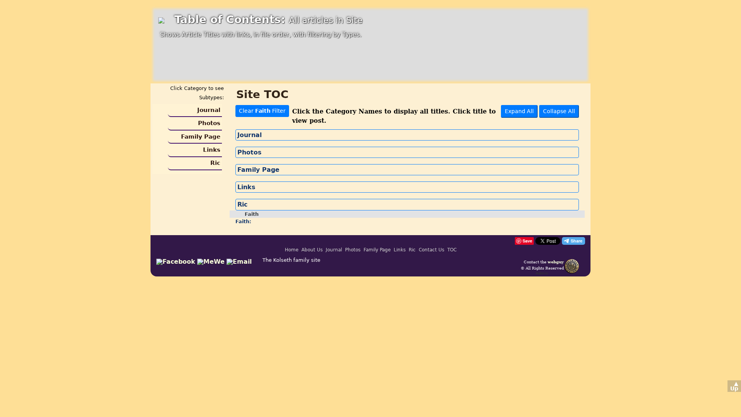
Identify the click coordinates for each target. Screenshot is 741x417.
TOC (452, 250)
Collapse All (559, 111)
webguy (556, 261)
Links (211, 149)
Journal (208, 110)
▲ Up (734, 386)
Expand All (519, 111)
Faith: (243, 221)
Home (291, 250)
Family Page (200, 136)
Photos (209, 123)
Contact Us (431, 250)
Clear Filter (262, 111)
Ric (215, 162)
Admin (542, 273)
